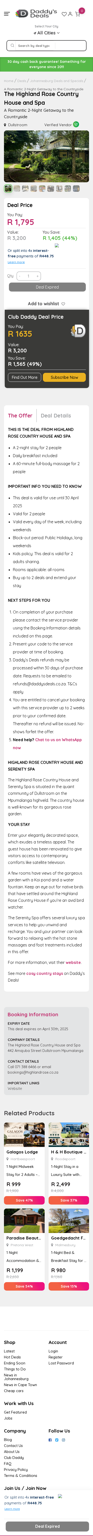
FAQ (7, 1463)
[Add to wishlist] (62, 304)
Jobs (8, 1418)
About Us (12, 1451)
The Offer (20, 415)
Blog (8, 1439)
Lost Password (61, 1363)
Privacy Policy (16, 1469)
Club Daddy (14, 1457)
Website (15, 1088)
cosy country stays (44, 973)
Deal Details (56, 415)
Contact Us (13, 1445)
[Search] (12, 46)
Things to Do (15, 1369)
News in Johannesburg (16, 1377)
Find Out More (24, 377)
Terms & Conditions (20, 1475)
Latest (9, 1351)
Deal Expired (47, 287)
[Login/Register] (70, 13)
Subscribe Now (64, 377)
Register (56, 1357)
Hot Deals (12, 1357)
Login (53, 1351)
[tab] (22, 415)
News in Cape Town (20, 1384)
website (73, 962)
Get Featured (15, 1412)
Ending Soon (14, 1363)
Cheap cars (14, 1390)
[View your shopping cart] (78, 13)
